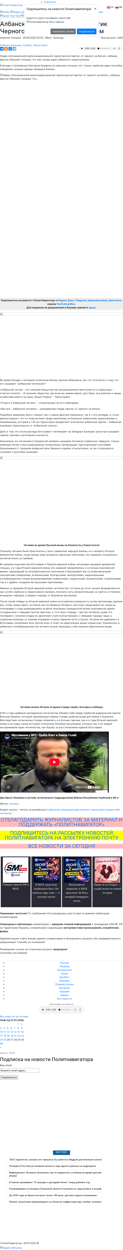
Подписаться (86, 31)
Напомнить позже (63, 31)
